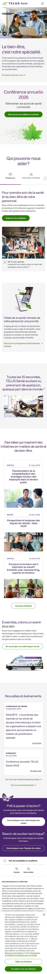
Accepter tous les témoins (23, 969)
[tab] (10, 178)
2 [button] (44, 388)
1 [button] (29, 266)
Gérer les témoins (23, 961)
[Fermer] (44, 914)
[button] (42, 3)
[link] (13, 75)
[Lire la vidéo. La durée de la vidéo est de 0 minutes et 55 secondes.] (23, 406)
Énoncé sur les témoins (14, 953)
